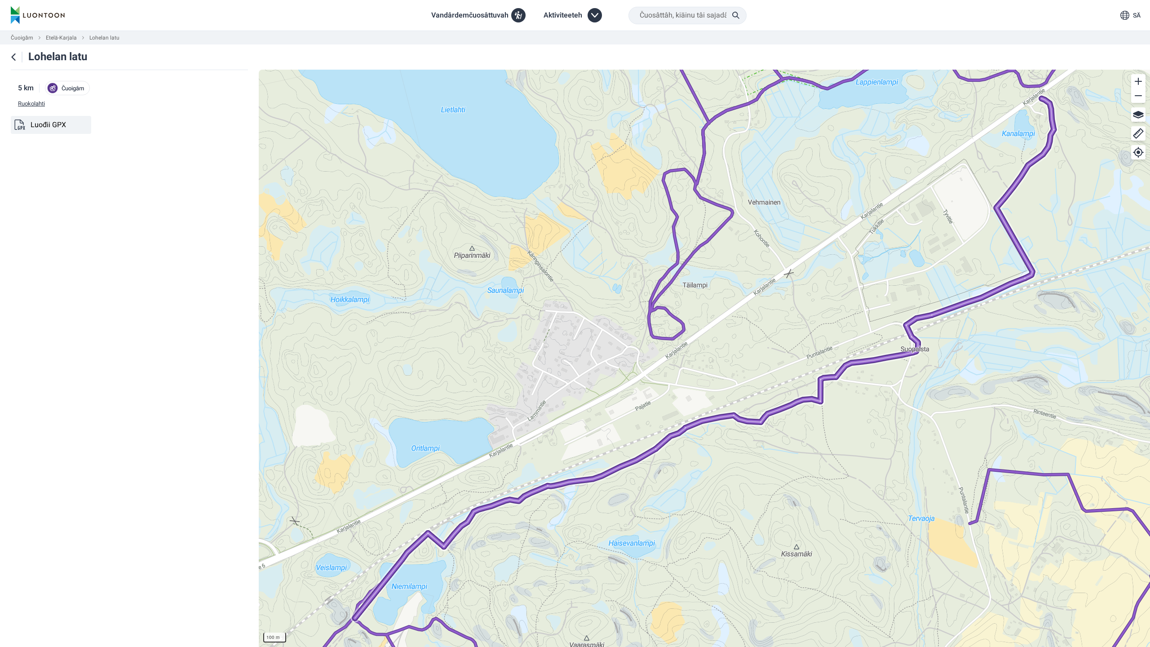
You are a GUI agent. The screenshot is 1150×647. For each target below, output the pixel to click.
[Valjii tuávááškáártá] (1138, 114)
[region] (704, 358)
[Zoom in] (1138, 81)
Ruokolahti (31, 103)
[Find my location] (1138, 152)
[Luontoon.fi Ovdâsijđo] (38, 15)
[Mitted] (1138, 133)
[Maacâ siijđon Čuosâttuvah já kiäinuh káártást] (13, 57)
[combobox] (687, 15)
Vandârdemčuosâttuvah (470, 15)
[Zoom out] (1138, 96)
